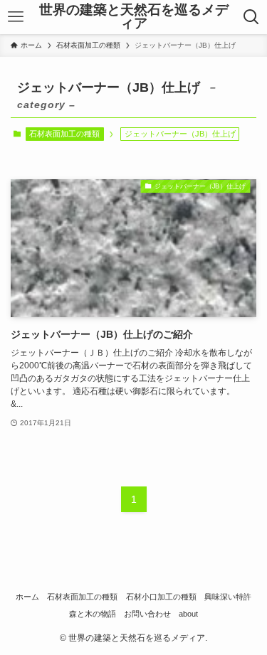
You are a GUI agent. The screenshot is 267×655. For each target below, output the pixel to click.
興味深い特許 (227, 596)
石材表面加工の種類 (64, 133)
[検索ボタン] (251, 17)
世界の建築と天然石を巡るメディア (134, 17)
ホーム (27, 596)
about (188, 613)
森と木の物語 (92, 613)
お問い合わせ (147, 613)
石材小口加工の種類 (161, 596)
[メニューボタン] (15, 17)
